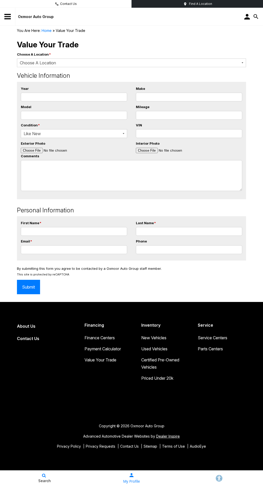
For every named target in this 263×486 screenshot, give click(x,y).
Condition (30, 125)
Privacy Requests (100, 446)
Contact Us (68, 4)
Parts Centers (210, 348)
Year (25, 88)
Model (26, 107)
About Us (26, 326)
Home (47, 30)
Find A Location (200, 4)
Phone (141, 241)
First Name (31, 223)
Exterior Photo (33, 143)
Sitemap (150, 446)
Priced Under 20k (157, 378)
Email (26, 241)
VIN (139, 125)
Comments (30, 156)
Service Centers (212, 337)
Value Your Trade (100, 359)
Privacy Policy (69, 446)
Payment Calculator (102, 348)
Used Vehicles (154, 348)
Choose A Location (34, 54)
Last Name (146, 223)
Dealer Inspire (168, 436)
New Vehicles (153, 337)
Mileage (142, 107)
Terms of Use (173, 446)
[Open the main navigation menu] (7, 17)
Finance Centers (99, 337)
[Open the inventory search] (255, 17)
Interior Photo (147, 143)
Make (140, 88)
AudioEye (198, 446)
